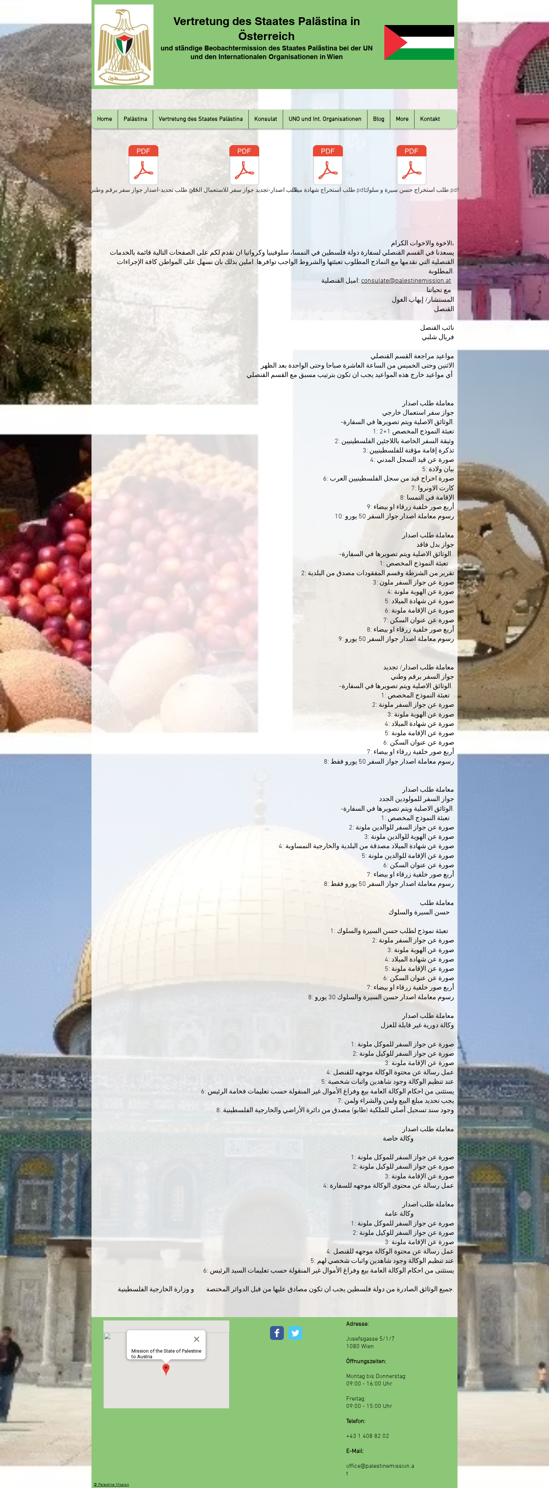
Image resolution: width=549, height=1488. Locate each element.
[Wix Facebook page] (277, 1333)
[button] (135, 119)
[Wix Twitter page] (295, 1333)
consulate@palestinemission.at (406, 281)
